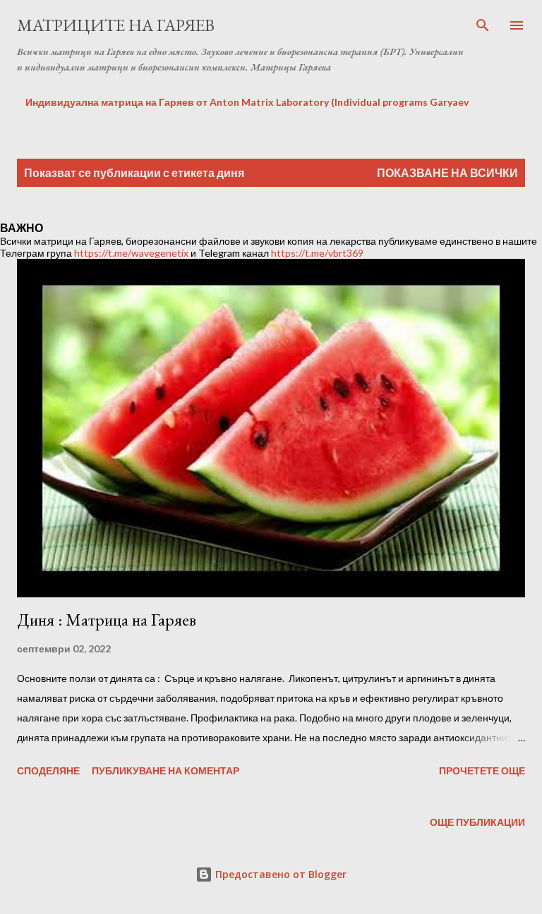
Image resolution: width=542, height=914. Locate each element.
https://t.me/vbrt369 (317, 253)
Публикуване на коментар (165, 770)
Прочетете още (482, 770)
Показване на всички (447, 172)
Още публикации (477, 822)
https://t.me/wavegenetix (131, 253)
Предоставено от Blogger (279, 874)
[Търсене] (482, 25)
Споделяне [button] (48, 770)
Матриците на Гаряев (116, 25)
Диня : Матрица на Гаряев (106, 619)
